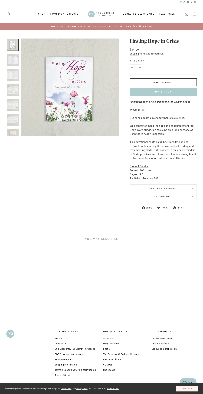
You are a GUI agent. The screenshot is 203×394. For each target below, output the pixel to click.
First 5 (106, 349)
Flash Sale (167, 14)
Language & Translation (164, 349)
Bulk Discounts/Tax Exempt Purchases (75, 349)
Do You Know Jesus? (163, 338)
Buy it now (163, 92)
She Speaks (109, 370)
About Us (108, 338)
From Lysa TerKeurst (65, 14)
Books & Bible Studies (139, 14)
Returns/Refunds (163, 188)
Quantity (137, 61)
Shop (41, 14)
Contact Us (60, 343)
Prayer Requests (160, 343)
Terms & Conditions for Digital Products (75, 370)
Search (58, 338)
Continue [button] (187, 388)
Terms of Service (63, 375)
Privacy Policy (82, 389)
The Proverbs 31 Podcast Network (121, 354)
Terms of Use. (113, 389)
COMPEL (107, 364)
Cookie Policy (66, 389)
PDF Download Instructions (69, 354)
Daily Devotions (111, 343)
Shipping (134, 53)
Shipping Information (66, 364)
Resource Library (112, 359)
